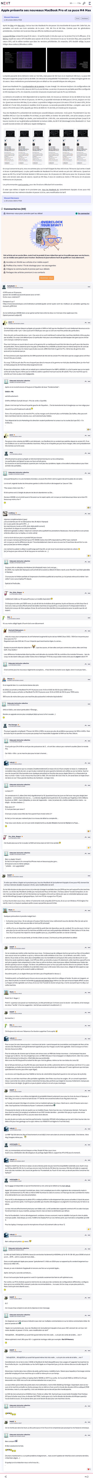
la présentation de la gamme (33, 86)
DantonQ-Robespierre (16, 630)
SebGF (9, 875)
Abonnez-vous (46, 278)
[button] (90, 3)
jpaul (10, 322)
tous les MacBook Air (50, 189)
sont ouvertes (23, 184)
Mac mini (21, 25)
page (11, 1186)
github (67, 1186)
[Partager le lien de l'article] (6, 1477)
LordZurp (12, 513)
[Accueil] (5, 3)
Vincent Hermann (11, 17)
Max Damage (13, 725)
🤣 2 (88, 508)
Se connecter (84, 213)
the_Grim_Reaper (16, 592)
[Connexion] (84, 3)
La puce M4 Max (9, 36)
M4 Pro (5, 39)
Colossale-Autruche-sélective (20, 380)
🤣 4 (88, 429)
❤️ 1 (88, 1469)
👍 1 (88, 847)
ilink (8, 617)
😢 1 (88, 556)
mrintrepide (14, 1144)
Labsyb (12, 762)
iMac (12, 25)
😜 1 (88, 831)
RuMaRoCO (11, 286)
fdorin (11, 910)
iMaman (10, 679)
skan (11, 452)
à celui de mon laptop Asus (43, 981)
